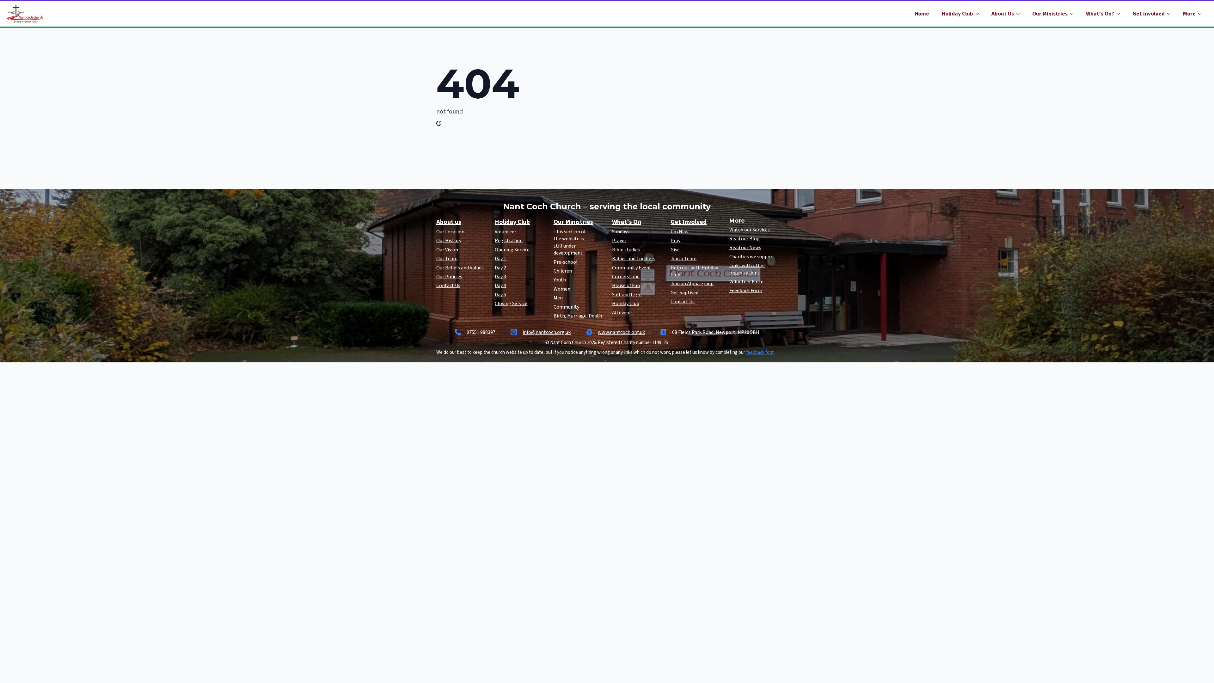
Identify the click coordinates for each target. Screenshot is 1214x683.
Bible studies (626, 249)
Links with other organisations (747, 269)
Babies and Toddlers (633, 258)
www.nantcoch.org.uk (621, 332)
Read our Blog (744, 238)
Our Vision (447, 249)
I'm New (680, 231)
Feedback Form (745, 290)
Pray (675, 240)
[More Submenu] (1202, 14)
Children (563, 271)
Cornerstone (626, 276)
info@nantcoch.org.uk (547, 332)
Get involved (1148, 14)
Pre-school (566, 262)
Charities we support (752, 256)
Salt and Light (627, 294)
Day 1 (500, 258)
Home (922, 14)
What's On (626, 222)
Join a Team (683, 258)
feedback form (760, 352)
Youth (560, 279)
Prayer (619, 240)
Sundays (620, 231)
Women (562, 289)
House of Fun (626, 285)
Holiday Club (957, 14)
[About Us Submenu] (1020, 14)
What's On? (1100, 14)
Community (566, 307)
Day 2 (500, 267)
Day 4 (500, 285)
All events (623, 312)
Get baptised (684, 292)
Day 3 (500, 276)
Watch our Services (749, 229)
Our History (448, 240)
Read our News (745, 247)
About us (448, 222)
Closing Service (511, 303)
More (1189, 14)
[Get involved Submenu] (1171, 14)
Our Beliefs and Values (460, 267)
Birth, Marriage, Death (578, 315)
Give (675, 249)
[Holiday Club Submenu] (979, 14)
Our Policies (449, 276)
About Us (1002, 14)
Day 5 (500, 294)
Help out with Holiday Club (694, 271)
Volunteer (505, 231)
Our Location (450, 231)
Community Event (631, 267)
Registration (509, 240)
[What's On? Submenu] (1120, 14)
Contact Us (448, 285)
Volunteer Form (746, 281)
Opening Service (512, 249)
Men (558, 297)
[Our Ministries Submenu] (1074, 14)
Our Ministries (1050, 14)
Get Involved (689, 222)
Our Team (446, 258)
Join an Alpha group (692, 283)
